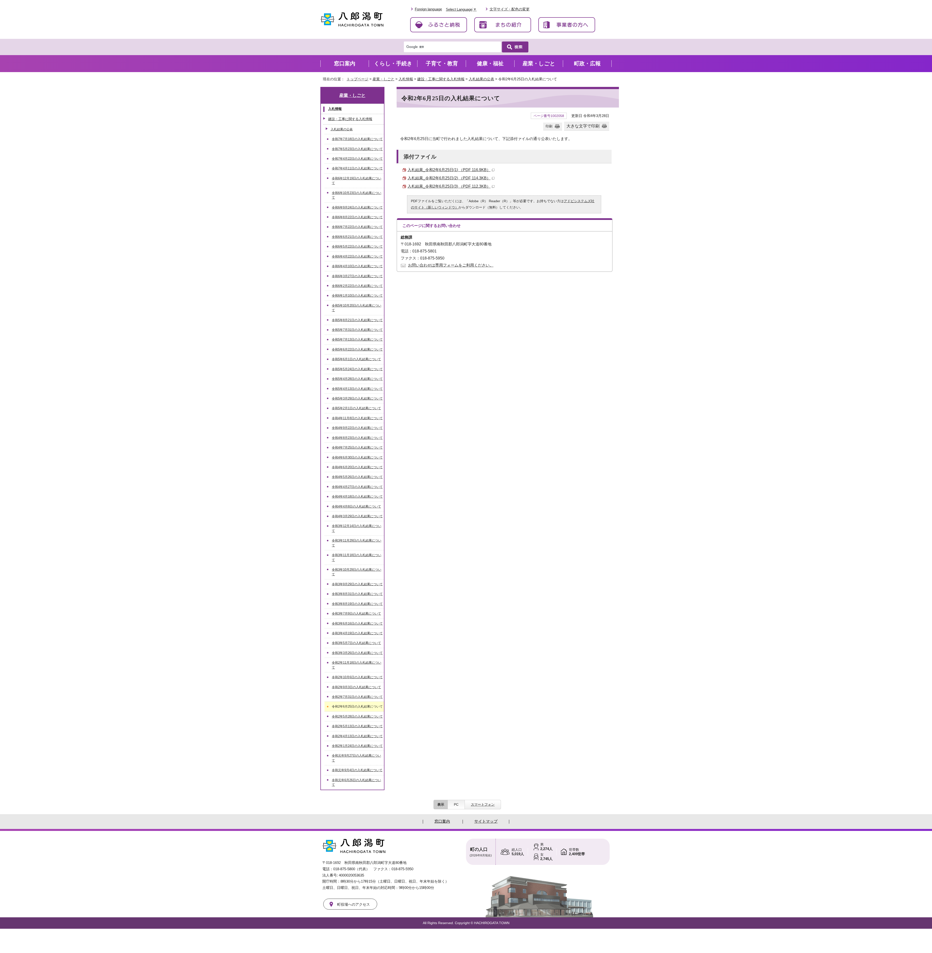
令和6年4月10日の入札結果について (357, 266)
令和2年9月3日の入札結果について (356, 687)
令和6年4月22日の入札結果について (357, 256)
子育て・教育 (442, 63)
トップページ (357, 79)
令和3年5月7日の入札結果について (356, 643)
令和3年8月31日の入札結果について (357, 594)
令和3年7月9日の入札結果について (356, 613)
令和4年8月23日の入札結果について (357, 438)
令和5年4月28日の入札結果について (357, 379)
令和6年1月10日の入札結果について (357, 295)
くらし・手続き (393, 63)
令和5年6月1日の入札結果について (356, 359)
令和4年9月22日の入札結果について (357, 428)
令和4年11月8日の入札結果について (357, 418)
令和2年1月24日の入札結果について (357, 746)
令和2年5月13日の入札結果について (357, 726)
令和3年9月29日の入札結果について (357, 584)
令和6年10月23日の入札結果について (356, 195)
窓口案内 (344, 63)
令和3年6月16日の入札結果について (357, 623)
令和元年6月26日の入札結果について (356, 782)
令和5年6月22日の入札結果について (357, 349)
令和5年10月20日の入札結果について (356, 308)
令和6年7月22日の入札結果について (357, 227)
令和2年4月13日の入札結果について (357, 736)
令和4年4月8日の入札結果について (356, 506)
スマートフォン (483, 804)
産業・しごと (383, 79)
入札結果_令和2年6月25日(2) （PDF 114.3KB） (449, 178)
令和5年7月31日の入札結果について (357, 330)
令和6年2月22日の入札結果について (357, 286)
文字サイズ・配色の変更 (510, 9)
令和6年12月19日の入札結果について (356, 180)
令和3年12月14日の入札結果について (356, 528)
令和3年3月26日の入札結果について (357, 653)
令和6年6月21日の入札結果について (357, 237)
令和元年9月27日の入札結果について (356, 758)
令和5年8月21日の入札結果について (357, 320)
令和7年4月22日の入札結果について (357, 158)
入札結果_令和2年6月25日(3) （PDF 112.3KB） (449, 186)
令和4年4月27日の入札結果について (357, 487)
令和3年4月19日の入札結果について (357, 633)
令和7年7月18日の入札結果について (357, 139)
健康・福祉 (490, 63)
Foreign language (428, 9)
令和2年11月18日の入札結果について (356, 665)
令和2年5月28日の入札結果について (357, 716)
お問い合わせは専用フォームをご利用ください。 (450, 265)
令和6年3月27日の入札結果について (357, 276)
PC (456, 804)
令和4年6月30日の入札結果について (357, 457)
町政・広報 (587, 63)
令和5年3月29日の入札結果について (357, 398)
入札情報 (406, 79)
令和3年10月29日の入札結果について (356, 572)
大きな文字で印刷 (582, 126)
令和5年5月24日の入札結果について (357, 369)
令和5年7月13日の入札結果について (357, 339)
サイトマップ (486, 821)
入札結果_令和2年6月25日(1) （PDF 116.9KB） (449, 170)
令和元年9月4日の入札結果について (357, 770)
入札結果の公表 (481, 79)
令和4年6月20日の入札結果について (357, 467)
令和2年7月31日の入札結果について (357, 697)
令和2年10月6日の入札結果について (357, 677)
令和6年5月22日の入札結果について (357, 246)
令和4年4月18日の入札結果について (357, 496)
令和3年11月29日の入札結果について (356, 543)
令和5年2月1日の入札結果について (356, 408)
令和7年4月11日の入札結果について (357, 168)
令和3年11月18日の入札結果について (356, 557)
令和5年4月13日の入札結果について (357, 389)
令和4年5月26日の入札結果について (357, 477)
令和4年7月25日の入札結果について (357, 447)
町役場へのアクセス (353, 904)
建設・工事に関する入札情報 (441, 79)
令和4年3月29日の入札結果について (357, 516)
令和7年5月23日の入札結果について (357, 149)
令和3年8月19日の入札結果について (357, 604)
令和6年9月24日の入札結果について (357, 207)
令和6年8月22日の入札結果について (357, 217)
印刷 (549, 126)
